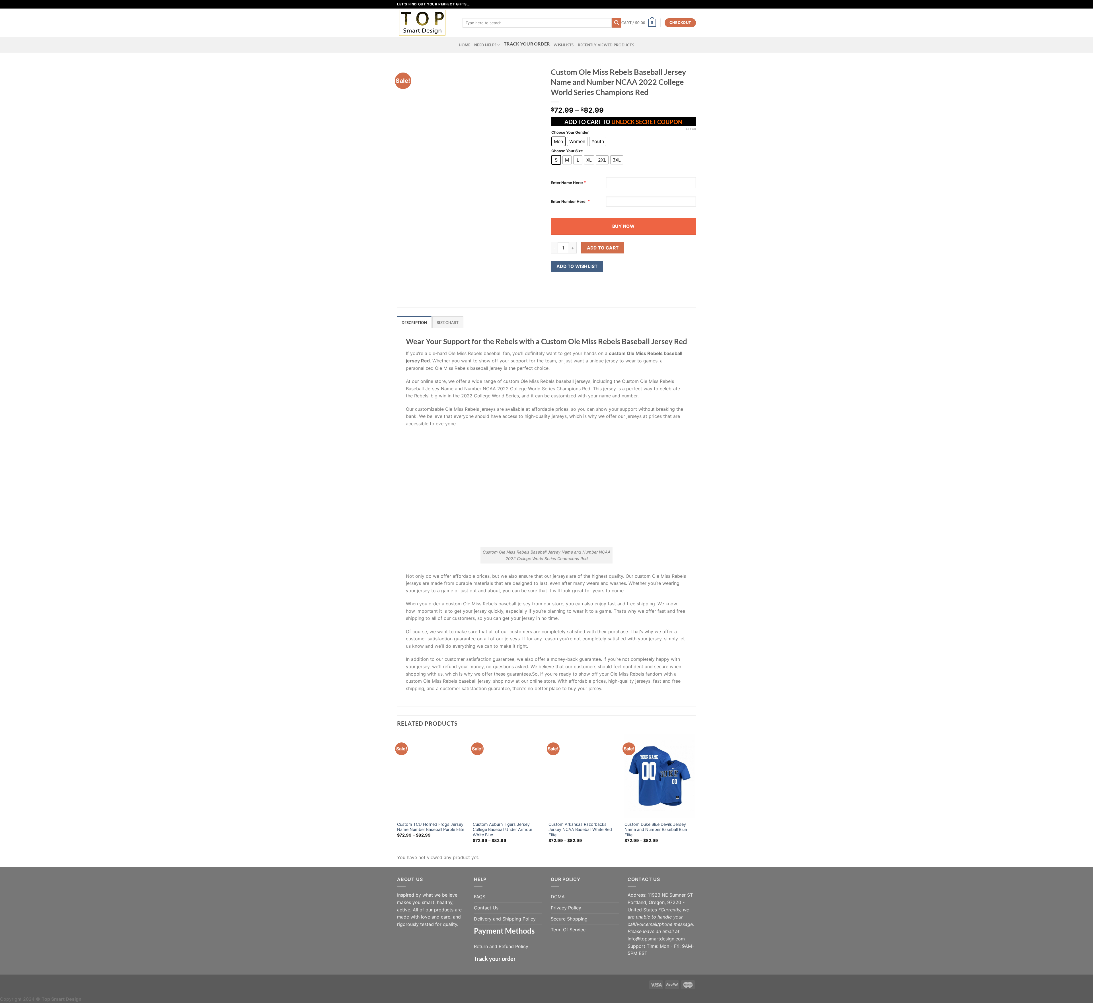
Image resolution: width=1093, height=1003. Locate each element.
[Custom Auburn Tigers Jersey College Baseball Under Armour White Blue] (508, 776)
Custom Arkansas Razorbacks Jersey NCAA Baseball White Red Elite (580, 829)
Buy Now (623, 226)
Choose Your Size (567, 151)
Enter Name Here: (567, 182)
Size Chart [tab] (448, 322)
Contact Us (486, 908)
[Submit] (616, 23)
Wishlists (564, 45)
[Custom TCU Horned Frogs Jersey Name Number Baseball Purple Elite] (432, 776)
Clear (691, 129)
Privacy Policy (566, 908)
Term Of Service (568, 929)
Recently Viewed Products (606, 45)
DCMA (558, 896)
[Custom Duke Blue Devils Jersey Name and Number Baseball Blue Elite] (659, 776)
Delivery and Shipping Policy (505, 919)
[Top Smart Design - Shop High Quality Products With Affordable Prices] (425, 23)
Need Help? (485, 45)
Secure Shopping (569, 919)
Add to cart (603, 248)
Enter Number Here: (569, 201)
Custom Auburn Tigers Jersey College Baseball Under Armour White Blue (502, 829)
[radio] (558, 141)
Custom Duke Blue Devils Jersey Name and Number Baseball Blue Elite (655, 829)
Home (464, 45)
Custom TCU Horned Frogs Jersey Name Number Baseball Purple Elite (430, 827)
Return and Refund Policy (501, 946)
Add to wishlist (577, 266)
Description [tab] (414, 322)
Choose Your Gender (570, 133)
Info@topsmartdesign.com (656, 939)
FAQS (479, 896)
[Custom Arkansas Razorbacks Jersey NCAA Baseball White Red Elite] (583, 776)
